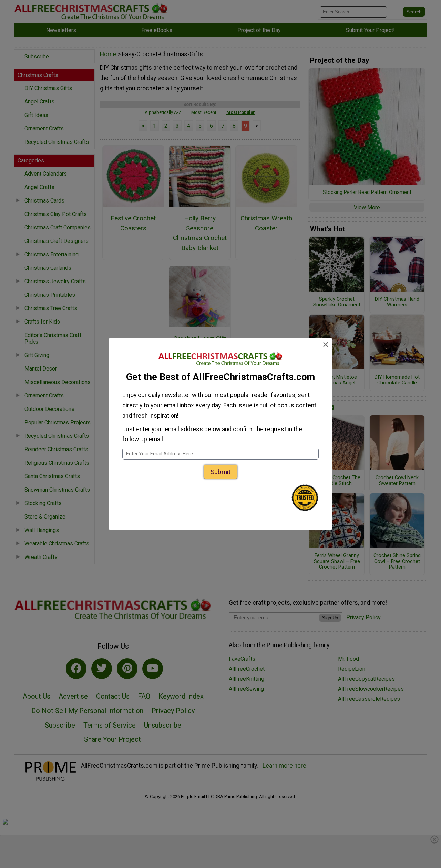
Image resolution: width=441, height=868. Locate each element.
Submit (220, 472)
